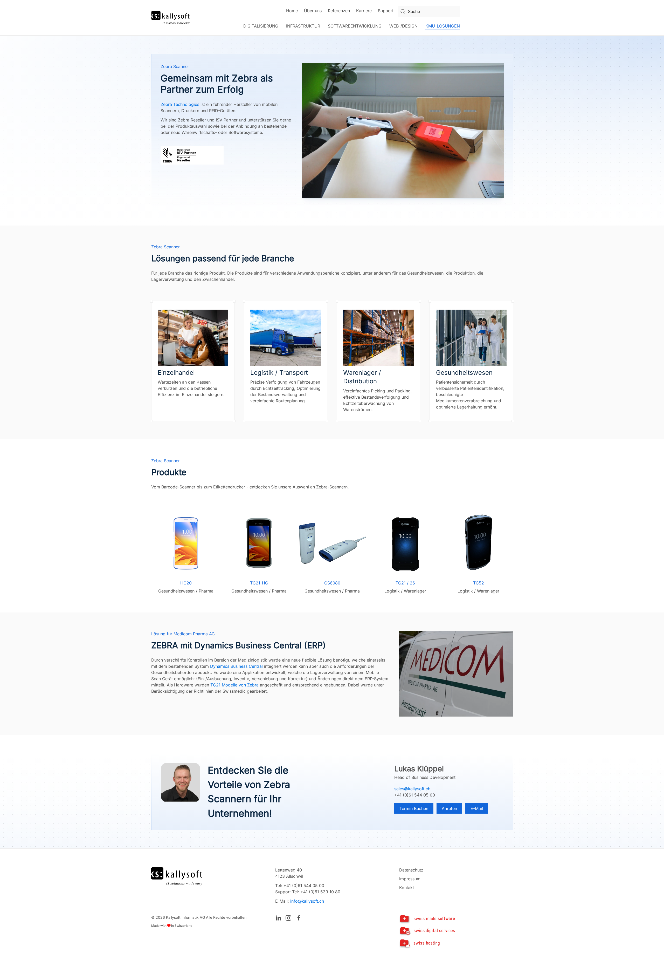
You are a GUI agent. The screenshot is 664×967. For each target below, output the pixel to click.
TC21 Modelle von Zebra (234, 684)
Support (385, 10)
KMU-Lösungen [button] (442, 26)
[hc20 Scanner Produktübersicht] (185, 543)
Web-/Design (403, 26)
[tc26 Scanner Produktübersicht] (405, 543)
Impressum (409, 878)
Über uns (313, 10)
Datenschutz (411, 870)
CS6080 (332, 582)
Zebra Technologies (180, 104)
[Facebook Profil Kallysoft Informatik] (299, 917)
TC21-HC (259, 582)
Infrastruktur (303, 26)
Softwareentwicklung (355, 26)
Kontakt (406, 887)
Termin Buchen (413, 808)
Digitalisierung (260, 26)
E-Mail (477, 808)
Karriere (364, 10)
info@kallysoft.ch (307, 901)
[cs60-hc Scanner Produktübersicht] (332, 543)
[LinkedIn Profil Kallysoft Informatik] (278, 917)
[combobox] (429, 11)
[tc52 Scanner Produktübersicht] (478, 543)
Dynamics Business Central (236, 666)
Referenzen (339, 10)
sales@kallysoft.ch (412, 788)
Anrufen (449, 808)
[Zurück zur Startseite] (170, 17)
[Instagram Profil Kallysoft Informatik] (288, 917)
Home (292, 10)
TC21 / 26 (405, 582)
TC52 (478, 582)
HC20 (185, 582)
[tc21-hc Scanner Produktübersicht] (259, 543)
